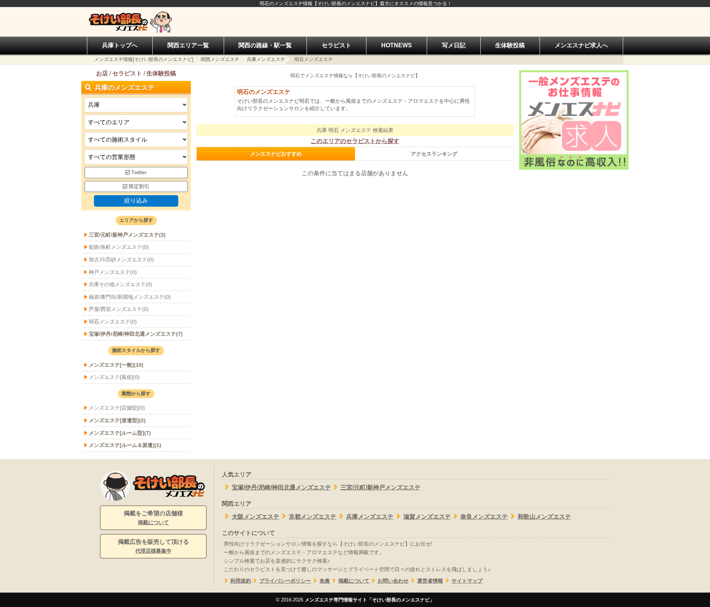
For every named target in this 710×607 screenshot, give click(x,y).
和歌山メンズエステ (544, 516)
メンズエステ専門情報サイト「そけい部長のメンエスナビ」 (370, 600)
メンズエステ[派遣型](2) (117, 420)
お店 (102, 73)
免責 (325, 581)
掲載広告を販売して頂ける (153, 546)
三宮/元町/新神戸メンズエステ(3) (127, 235)
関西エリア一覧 (188, 45)
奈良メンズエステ (484, 516)
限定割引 (138, 186)
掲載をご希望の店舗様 (153, 517)
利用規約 (240, 581)
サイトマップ (467, 581)
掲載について (353, 581)
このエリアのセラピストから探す (355, 141)
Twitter (138, 172)
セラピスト (336, 45)
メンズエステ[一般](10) (116, 365)
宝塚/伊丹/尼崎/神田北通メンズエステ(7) (136, 334)
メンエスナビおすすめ (276, 154)
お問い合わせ (393, 581)
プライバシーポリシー (285, 581)
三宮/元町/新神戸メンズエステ (380, 487)
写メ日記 (454, 45)
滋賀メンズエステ (427, 516)
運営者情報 (430, 581)
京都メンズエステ (312, 516)
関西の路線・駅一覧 (265, 45)
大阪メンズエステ (255, 516)
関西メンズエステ (220, 59)
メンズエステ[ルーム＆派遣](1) (125, 445)
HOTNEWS (396, 45)
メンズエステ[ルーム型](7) (120, 433)
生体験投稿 (510, 45)
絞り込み (136, 200)
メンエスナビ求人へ (581, 45)
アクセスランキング (434, 154)
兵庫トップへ (120, 45)
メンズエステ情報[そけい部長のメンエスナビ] (143, 59)
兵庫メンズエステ (266, 59)
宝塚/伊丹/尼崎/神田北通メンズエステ (281, 487)
